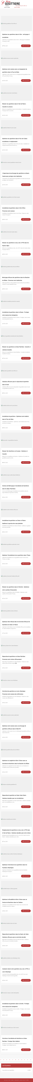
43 (30, 1059)
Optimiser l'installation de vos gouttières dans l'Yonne (16, 555)
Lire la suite (25, 45)
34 (3, 1059)
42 (27, 1059)
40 (21, 1059)
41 (24, 1059)
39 (18, 1059)
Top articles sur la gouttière (8, 1070)
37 (12, 1059)
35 (6, 1059)
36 (9, 1059)
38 (15, 1059)
